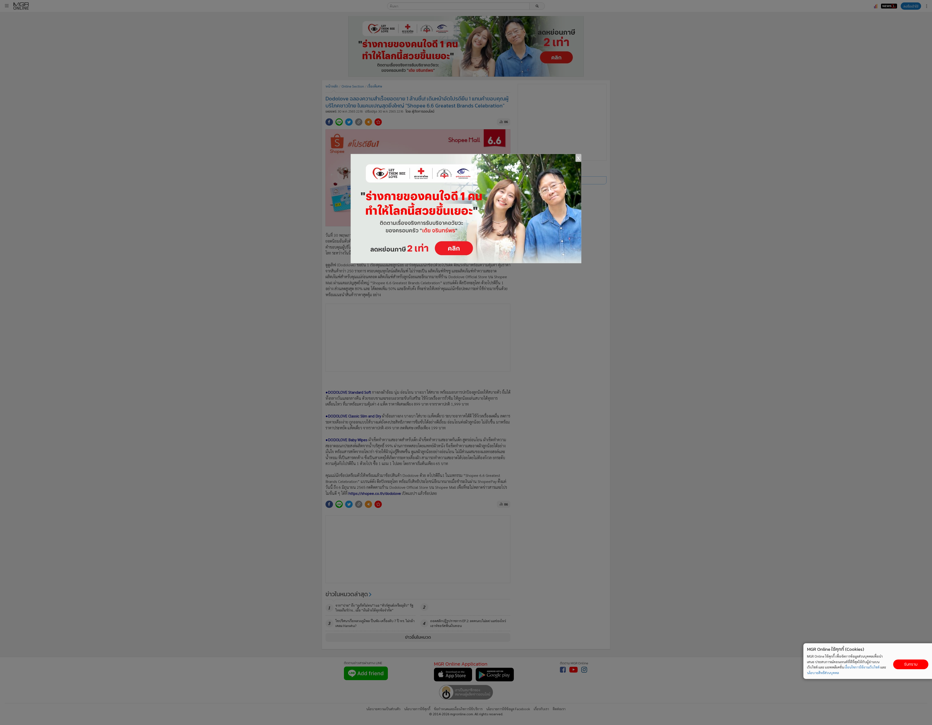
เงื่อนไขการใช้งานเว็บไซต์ (862, 667)
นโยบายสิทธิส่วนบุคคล (823, 672)
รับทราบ (910, 664)
